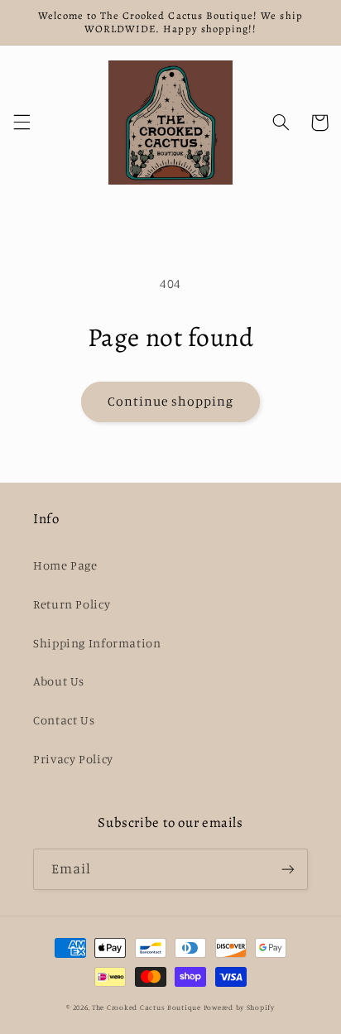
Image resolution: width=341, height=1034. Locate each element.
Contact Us (63, 720)
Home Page (65, 565)
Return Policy (71, 604)
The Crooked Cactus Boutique (146, 1007)
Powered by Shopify (239, 1007)
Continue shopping (171, 401)
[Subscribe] (288, 869)
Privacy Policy (73, 759)
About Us (58, 681)
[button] (21, 122)
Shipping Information (97, 643)
